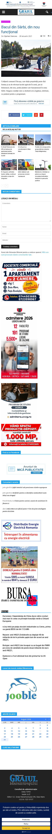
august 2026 (26, 719)
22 (40, 734)
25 (12, 737)
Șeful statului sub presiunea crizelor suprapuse (24, 174)
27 (26, 737)
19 (19, 734)
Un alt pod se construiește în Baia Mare (24, 149)
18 (12, 734)
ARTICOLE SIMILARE (11, 126)
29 (40, 737)
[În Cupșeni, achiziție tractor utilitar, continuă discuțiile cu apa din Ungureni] (9, 164)
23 (47, 734)
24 (5, 737)
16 (47, 731)
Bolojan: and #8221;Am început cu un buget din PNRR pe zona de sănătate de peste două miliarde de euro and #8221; (26, 648)
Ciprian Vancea (10, 36)
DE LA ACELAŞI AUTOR (12, 129)
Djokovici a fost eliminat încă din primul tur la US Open (24, 657)
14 (33, 731)
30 (47, 737)
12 (19, 731)
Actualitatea (6, 22)
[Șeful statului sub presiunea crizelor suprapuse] (26, 164)
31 (5, 740)
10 (5, 731)
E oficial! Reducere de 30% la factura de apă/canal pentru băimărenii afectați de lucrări (8, 151)
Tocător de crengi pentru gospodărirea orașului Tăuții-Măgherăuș (43, 149)
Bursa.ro (4, 611)
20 (26, 734)
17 (5, 734)
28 (33, 737)
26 (19, 737)
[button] (48, 12)
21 (33, 734)
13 (26, 731)
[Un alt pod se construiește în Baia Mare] (26, 139)
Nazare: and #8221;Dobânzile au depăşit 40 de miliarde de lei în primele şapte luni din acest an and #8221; (25, 637)
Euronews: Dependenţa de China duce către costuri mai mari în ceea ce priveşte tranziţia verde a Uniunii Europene (26, 618)
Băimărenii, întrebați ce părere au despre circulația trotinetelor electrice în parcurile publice (42, 176)
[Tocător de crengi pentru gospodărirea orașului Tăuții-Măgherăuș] (43, 139)
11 (12, 731)
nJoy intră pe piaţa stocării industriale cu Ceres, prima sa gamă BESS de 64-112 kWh (27, 628)
